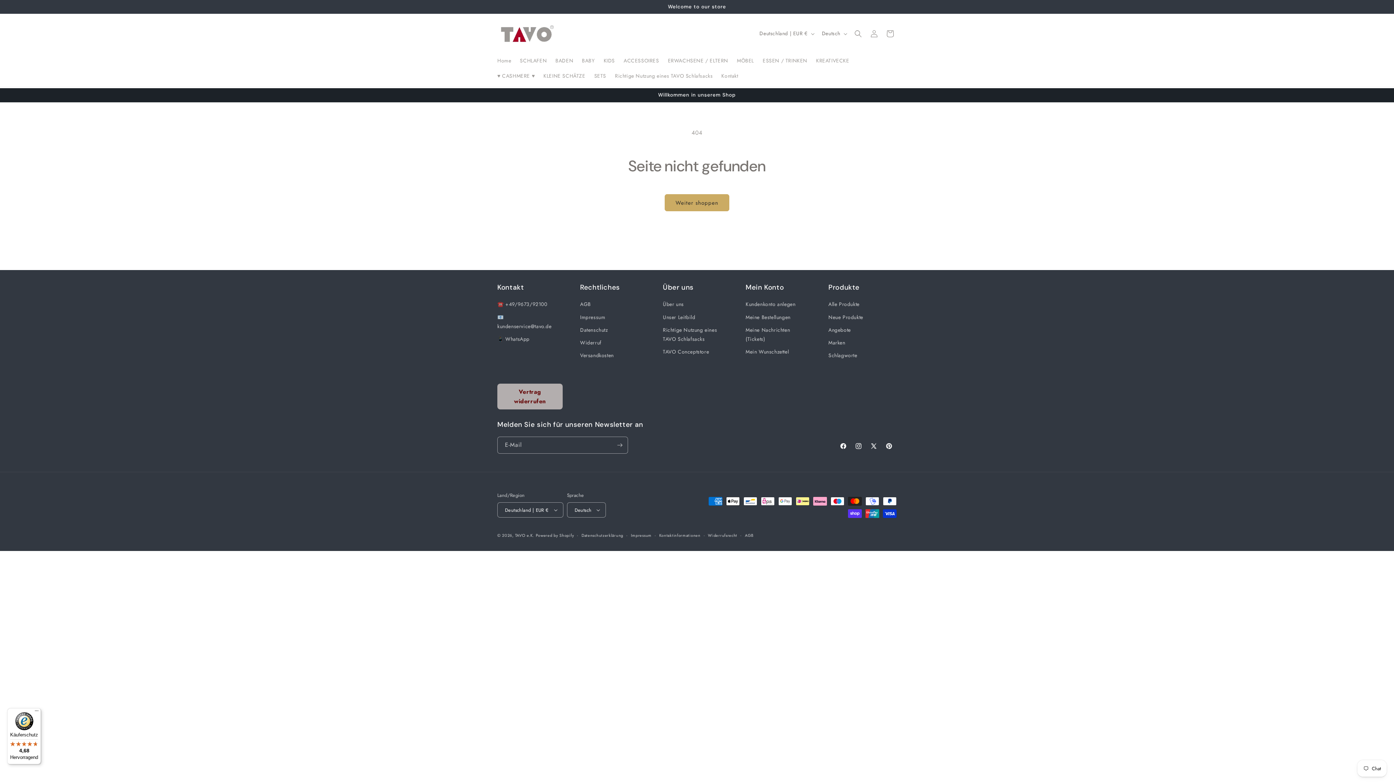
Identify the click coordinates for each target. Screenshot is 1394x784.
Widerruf (591, 342)
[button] (858, 34)
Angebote (839, 330)
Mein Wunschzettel (767, 351)
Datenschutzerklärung (602, 535)
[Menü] (36, 712)
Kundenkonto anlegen (770, 304)
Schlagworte (842, 355)
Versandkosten (597, 355)
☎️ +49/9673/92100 (522, 304)
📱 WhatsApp (513, 339)
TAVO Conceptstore (686, 351)
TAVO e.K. (524, 535)
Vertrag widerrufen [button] (530, 396)
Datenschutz (594, 330)
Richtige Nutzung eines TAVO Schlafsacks (690, 334)
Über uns (673, 304)
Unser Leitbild (679, 317)
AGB (585, 304)
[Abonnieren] (620, 445)
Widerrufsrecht (722, 535)
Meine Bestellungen (768, 317)
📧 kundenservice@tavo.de (524, 322)
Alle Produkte (844, 304)
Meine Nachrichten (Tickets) (768, 334)
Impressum (592, 317)
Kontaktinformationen (680, 535)
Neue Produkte (845, 317)
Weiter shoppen (697, 203)
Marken (836, 342)
